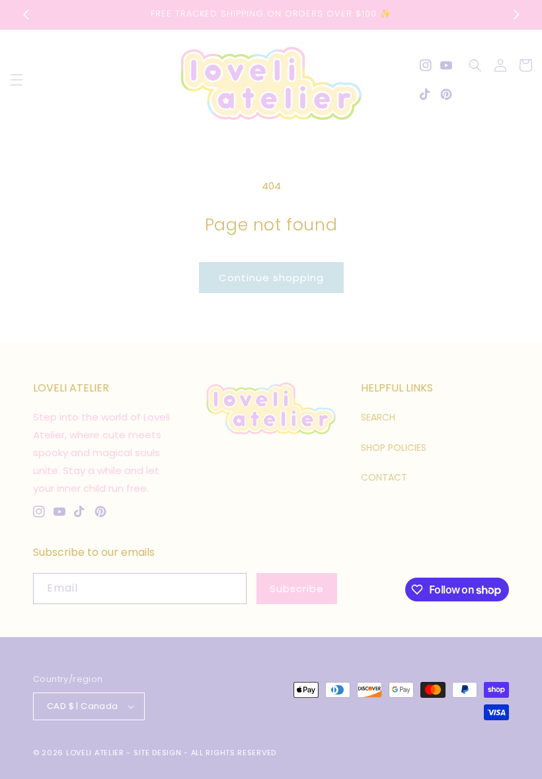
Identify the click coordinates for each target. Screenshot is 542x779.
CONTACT (384, 477)
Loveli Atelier (95, 752)
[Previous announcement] (25, 14)
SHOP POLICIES (393, 447)
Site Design (158, 752)
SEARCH (378, 417)
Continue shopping (271, 278)
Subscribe (297, 588)
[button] (16, 79)
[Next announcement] (516, 14)
